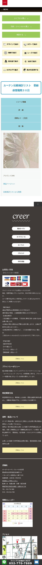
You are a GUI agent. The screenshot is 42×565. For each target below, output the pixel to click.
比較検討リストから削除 (12, 192)
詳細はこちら (20, 358)
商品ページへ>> (9, 184)
